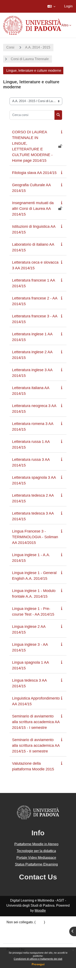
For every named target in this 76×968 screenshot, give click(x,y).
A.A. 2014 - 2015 (37, 47)
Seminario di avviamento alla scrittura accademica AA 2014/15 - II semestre (36, 745)
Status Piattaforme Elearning (36, 864)
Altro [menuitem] (64, 25)
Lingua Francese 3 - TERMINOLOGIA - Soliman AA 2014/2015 (35, 537)
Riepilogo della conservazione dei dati (35, 927)
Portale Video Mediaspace (36, 857)
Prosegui (38, 964)
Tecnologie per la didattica (36, 851)
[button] (51, 6)
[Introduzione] (62, 131)
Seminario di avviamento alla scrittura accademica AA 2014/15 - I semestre (36, 722)
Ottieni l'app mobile (21, 937)
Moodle (40, 910)
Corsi (10, 47)
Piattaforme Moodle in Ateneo (36, 844)
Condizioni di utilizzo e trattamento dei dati (38, 958)
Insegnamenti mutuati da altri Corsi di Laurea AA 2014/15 (33, 208)
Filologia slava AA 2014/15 (34, 173)
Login (68, 6)
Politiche (13, 932)
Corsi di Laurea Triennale (30, 59)
